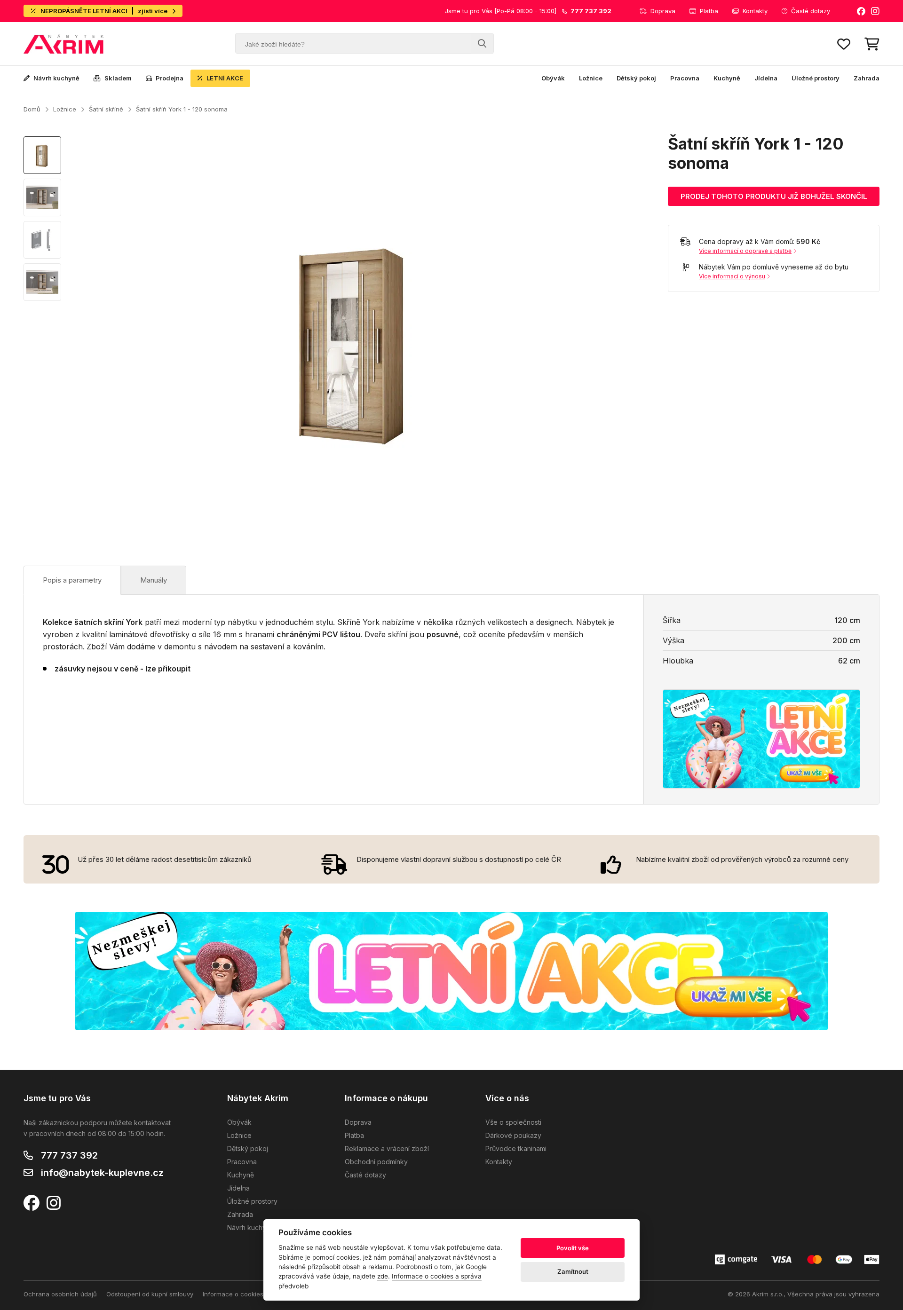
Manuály (153, 580)
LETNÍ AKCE (224, 78)
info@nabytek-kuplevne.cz (102, 1172)
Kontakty (755, 11)
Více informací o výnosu (732, 276)
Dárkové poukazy (513, 1135)
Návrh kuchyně (56, 78)
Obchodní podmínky (376, 1162)
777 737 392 (69, 1155)
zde (382, 1276)
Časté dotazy (810, 11)
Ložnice (590, 78)
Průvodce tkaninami (516, 1148)
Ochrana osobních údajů (60, 1294)
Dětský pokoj (636, 78)
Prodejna (169, 78)
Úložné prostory (816, 78)
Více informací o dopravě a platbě (745, 250)
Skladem (118, 78)
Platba (709, 11)
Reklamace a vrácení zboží (387, 1148)
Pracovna (684, 78)
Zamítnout (572, 1271)
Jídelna (765, 78)
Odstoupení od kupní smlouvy (149, 1294)
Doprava (662, 11)
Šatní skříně (106, 109)
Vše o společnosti (513, 1122)
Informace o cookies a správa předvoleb (263, 1294)
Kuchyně (726, 78)
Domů (32, 109)
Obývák (553, 78)
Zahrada (866, 78)
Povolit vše (572, 1248)
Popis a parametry (72, 580)
